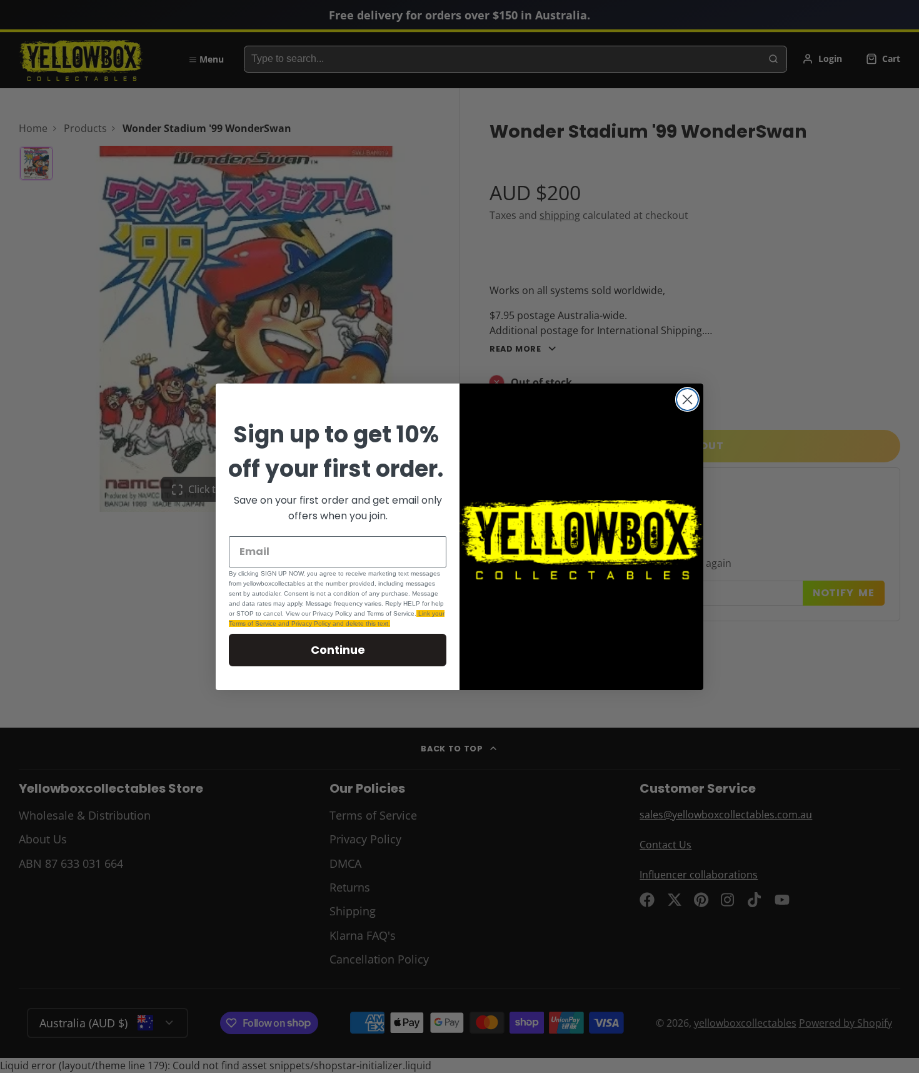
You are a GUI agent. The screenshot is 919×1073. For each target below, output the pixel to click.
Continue (338, 650)
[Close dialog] (687, 399)
